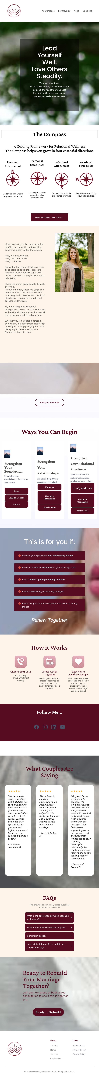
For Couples (64, 11)
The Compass (47, 11)
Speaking (87, 11)
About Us (54, 1045)
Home (53, 1050)
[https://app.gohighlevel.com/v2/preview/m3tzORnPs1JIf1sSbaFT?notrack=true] (14, 11)
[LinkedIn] (54, 727)
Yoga (76, 11)
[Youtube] (62, 727)
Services (54, 1054)
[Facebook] (36, 727)
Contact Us (55, 1058)
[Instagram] (45, 727)
